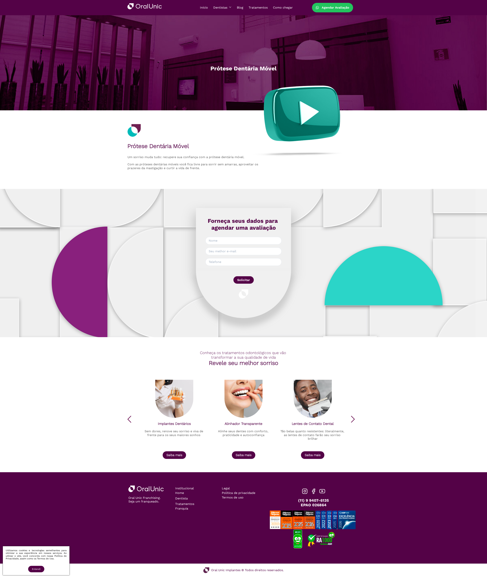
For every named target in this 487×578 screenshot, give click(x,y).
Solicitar (243, 280)
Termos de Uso (45, 558)
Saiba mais (174, 455)
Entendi (36, 569)
